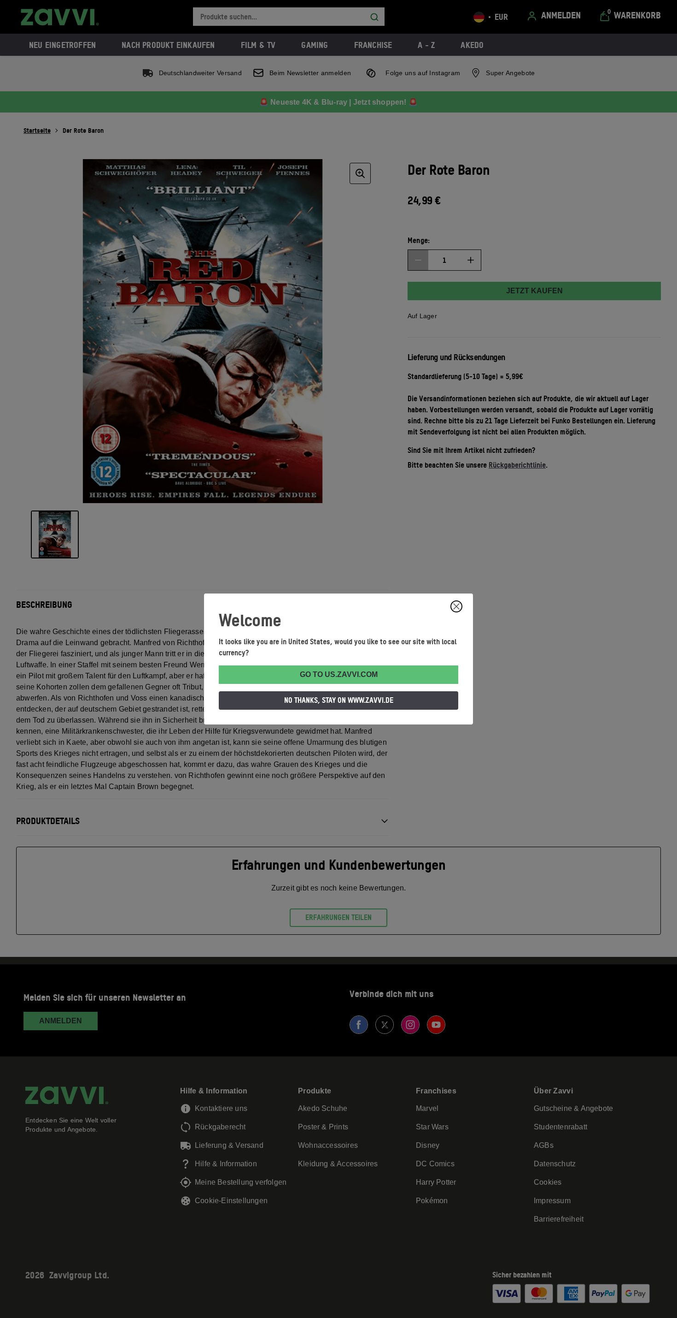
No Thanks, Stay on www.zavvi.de (338, 700)
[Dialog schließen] (456, 606)
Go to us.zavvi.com (339, 674)
